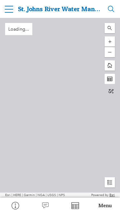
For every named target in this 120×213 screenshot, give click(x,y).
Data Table (75, 205)
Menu (105, 205)
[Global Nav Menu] (9, 9)
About (15, 205)
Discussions (45, 205)
